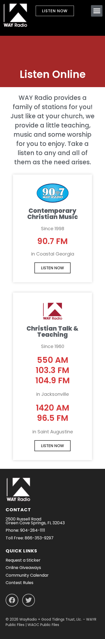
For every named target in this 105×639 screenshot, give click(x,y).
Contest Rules (19, 583)
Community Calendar (27, 575)
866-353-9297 (39, 538)
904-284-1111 (32, 530)
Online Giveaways (23, 568)
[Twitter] (28, 600)
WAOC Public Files (43, 624)
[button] (96, 11)
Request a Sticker (23, 560)
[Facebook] (12, 600)
